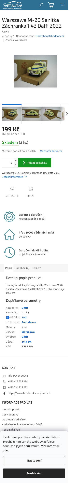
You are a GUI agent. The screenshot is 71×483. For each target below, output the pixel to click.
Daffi (25, 308)
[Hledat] (41, 5)
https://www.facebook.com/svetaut (29, 393)
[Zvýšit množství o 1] (16, 160)
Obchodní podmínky (14, 420)
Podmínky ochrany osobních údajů (22, 425)
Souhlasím (34, 473)
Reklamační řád (11, 430)
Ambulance (29, 322)
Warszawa (28, 332)
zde (5, 450)
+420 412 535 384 (18, 382)
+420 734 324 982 (18, 387)
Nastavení (34, 460)
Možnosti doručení (51, 151)
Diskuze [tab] (36, 268)
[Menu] (62, 5)
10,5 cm (26, 342)
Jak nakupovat (10, 410)
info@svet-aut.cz (18, 376)
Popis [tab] (8, 268)
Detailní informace (12, 177)
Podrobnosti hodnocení (50, 36)
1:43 (24, 318)
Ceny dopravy (10, 415)
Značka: (16, 40)
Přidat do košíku (37, 162)
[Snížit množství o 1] (16, 165)
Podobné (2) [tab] (22, 268)
